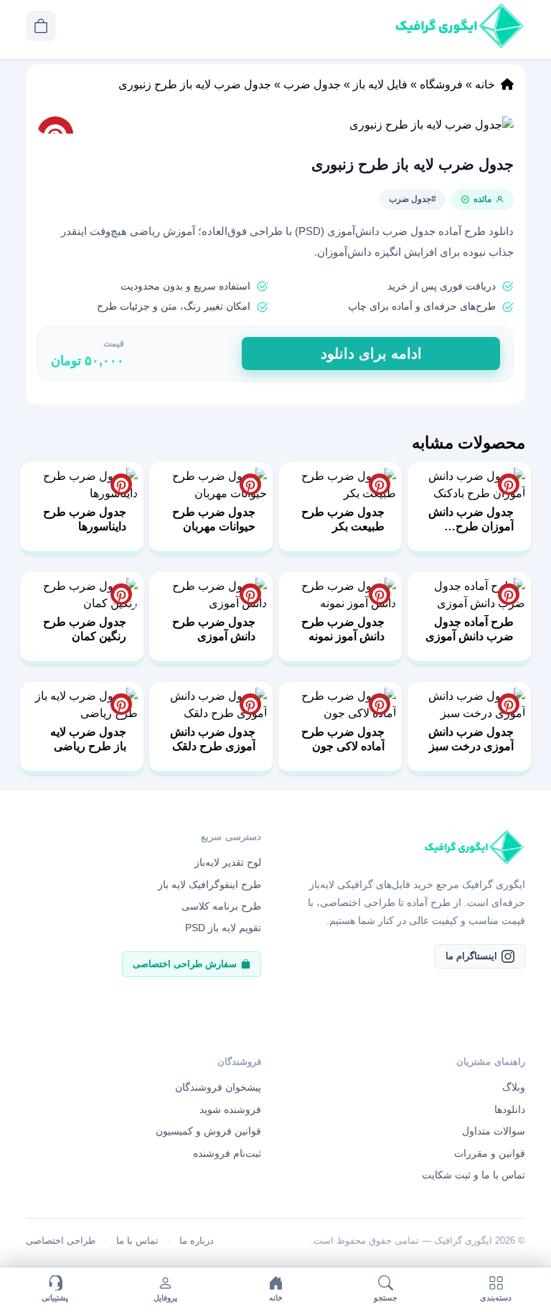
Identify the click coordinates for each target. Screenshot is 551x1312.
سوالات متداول (493, 1131)
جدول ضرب (312, 84)
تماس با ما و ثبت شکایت (473, 1175)
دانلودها (509, 1109)
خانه (485, 84)
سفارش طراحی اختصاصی (185, 963)
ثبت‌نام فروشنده (227, 1153)
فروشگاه (441, 84)
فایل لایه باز (380, 84)
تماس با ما (137, 1240)
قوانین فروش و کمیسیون (208, 1131)
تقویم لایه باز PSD (223, 927)
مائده (482, 199)
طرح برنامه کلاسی (221, 906)
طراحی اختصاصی (60, 1240)
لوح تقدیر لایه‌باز (227, 862)
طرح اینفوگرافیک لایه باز (209, 884)
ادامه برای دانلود (371, 353)
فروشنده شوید (230, 1109)
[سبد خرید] (41, 26)
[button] (275, 125)
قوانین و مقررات (489, 1153)
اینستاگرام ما (471, 956)
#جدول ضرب (412, 199)
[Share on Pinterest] (508, 484)
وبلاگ (513, 1087)
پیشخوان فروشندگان (218, 1087)
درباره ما (196, 1240)
